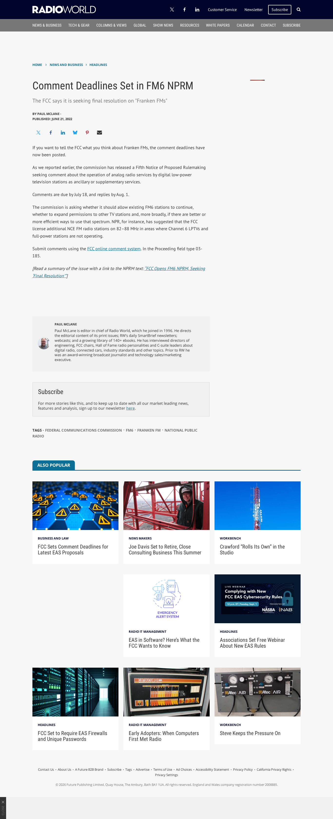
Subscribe (280, 9)
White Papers (218, 25)
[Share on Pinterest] (87, 132)
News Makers (140, 538)
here (130, 408)
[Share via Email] (99, 132)
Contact (268, 25)
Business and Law (53, 538)
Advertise (142, 769)
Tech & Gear (78, 25)
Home (37, 64)
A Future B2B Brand (89, 769)
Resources (189, 25)
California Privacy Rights (274, 769)
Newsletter (254, 9)
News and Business (66, 64)
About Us (64, 769)
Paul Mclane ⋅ (49, 114)
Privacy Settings (166, 775)
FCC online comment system (114, 248)
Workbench (230, 538)
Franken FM (149, 430)
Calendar (245, 25)
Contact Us (46, 769)
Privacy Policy (243, 769)
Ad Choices (184, 769)
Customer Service (222, 9)
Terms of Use (162, 769)
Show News (163, 25)
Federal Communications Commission (83, 430)
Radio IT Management (147, 631)
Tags (128, 769)
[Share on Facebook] (51, 132)
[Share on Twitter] (38, 132)
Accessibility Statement (212, 769)
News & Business (46, 25)
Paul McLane (66, 324)
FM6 (129, 430)
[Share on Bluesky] (75, 132)
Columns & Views (111, 25)
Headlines (98, 64)
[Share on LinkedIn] (63, 132)
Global (140, 25)
